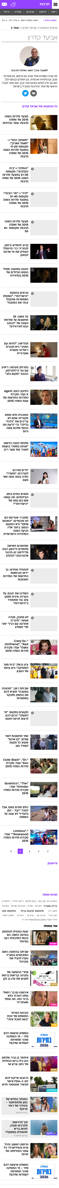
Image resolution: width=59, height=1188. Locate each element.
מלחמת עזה (9, 911)
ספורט (18, 12)
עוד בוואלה (50, 926)
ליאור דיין (52, 911)
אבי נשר (42, 901)
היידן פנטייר (50, 906)
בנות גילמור (30, 901)
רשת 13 (20, 916)
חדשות (42, 12)
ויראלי (6, 12)
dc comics (52, 901)
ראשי (54, 12)
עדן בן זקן (41, 916)
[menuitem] (43, 12)
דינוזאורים (6, 901)
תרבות (44, 4)
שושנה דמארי (8, 916)
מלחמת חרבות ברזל (32, 911)
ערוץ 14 (30, 916)
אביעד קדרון (29, 28)
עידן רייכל (13, 20)
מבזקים (30, 12)
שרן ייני (25, 920)
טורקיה (5, 906)
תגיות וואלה (50, 894)
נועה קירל (53, 916)
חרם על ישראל (18, 906)
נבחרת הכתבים (48, 28)
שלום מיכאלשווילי (37, 920)
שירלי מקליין (51, 920)
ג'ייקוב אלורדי (18, 901)
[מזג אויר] (13, 4)
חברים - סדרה (34, 906)
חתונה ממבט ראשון (29, 20)
